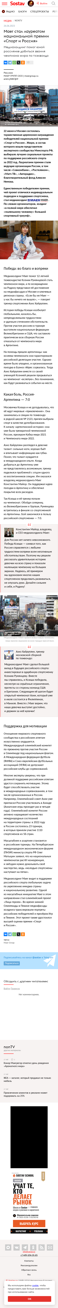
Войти (7, 989)
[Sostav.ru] (18, 3)
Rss (29, 1275)
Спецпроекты (39, 11)
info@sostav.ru (29, 1252)
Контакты (29, 1261)
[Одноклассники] (23, 62)
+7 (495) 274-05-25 (29, 1255)
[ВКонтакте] (5, 62)
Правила (15, 989)
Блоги (22, 11)
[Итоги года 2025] (32, 3)
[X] (18, 62)
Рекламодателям (29, 1265)
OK (29, 1299)
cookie (35, 1285)
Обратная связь (29, 1270)
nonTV (9, 1047)
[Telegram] (10, 62)
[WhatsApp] (14, 62)
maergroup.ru (31, 75)
